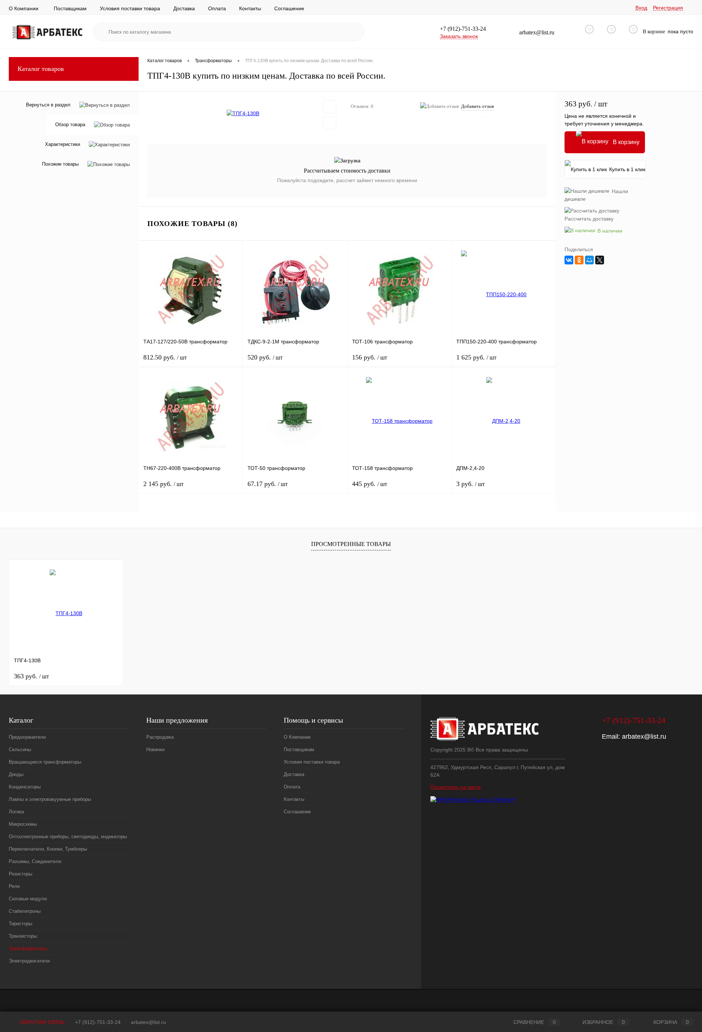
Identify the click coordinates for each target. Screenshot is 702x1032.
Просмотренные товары (351, 544)
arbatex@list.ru (644, 736)
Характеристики (62, 144)
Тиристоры (20, 923)
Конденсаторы (25, 787)
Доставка (184, 8)
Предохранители (27, 737)
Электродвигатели (29, 961)
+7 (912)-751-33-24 (98, 1022)
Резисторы (20, 874)
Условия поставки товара (130, 8)
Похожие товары (60, 164)
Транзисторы (23, 936)
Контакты (250, 8)
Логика (16, 811)
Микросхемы (23, 824)
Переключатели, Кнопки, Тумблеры (48, 849)
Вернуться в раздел (48, 105)
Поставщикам (70, 8)
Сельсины (20, 749)
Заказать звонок (459, 36)
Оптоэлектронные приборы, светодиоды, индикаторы (68, 836)
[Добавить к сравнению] (329, 122)
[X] (599, 260)
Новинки (155, 749)
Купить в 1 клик (627, 169)
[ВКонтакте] (569, 260)
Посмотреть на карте (455, 787)
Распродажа (160, 737)
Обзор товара (70, 125)
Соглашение (289, 8)
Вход (641, 8)
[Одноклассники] (579, 260)
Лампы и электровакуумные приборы (50, 799)
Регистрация (668, 8)
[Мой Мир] (589, 260)
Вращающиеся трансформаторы (45, 762)
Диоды (16, 774)
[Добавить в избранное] (329, 106)
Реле (14, 886)
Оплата (217, 8)
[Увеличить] (243, 113)
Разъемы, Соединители (35, 861)
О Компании (23, 8)
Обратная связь (41, 1022)
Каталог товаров (41, 68)
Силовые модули (28, 898)
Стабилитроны (25, 911)
